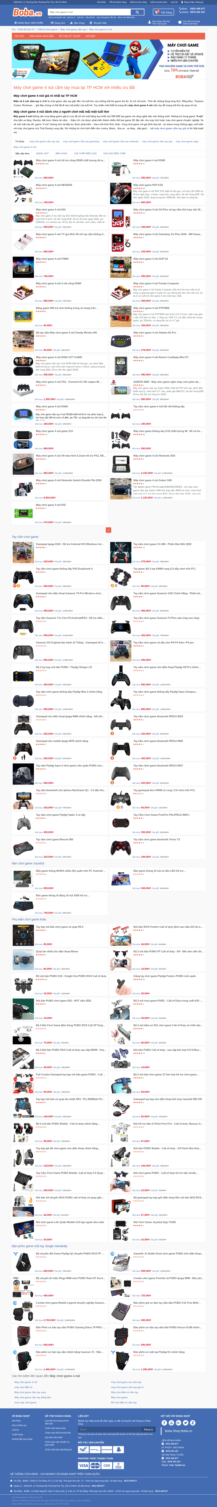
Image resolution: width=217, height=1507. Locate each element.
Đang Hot (60, 23)
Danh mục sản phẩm (30, 23)
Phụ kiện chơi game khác (29, 919)
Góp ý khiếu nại (19, 1425)
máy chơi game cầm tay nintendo (121, 141)
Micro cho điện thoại (126, 17)
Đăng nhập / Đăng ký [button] (193, 2)
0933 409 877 (197, 8)
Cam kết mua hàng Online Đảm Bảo (191, 22)
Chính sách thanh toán (55, 1428)
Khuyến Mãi (100, 23)
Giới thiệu (101, 2)
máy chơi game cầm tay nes (44, 141)
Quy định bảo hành (54, 1437)
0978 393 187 (197, 12)
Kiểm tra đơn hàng (138, 2)
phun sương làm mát (57, 17)
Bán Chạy (79, 23)
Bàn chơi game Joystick (28, 863)
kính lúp (80, 17)
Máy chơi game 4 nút (100, 29)
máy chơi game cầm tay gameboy (81, 141)
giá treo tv (71, 17)
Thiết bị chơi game (47, 29)
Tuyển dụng (17, 1434)
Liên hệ (174, 2)
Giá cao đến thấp (114, 153)
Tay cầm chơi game (25, 537)
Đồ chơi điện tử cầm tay (124, 1402)
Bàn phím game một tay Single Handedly (39, 1246)
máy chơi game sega (187, 141)
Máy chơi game (119, 1397)
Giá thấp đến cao (85, 153)
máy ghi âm (90, 17)
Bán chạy (61, 153)
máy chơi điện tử (23, 1387)
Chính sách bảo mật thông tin (58, 1449)
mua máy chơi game (25, 1402)
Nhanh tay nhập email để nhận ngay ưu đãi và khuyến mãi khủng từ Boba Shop (114, 1422)
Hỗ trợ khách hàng (117, 2)
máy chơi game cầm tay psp (157, 141)
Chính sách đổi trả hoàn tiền (58, 1433)
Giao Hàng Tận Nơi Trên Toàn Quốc (161, 22)
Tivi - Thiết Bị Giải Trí (23, 29)
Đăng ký (148, 1429)
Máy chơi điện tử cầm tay (124, 1392)
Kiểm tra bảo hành (158, 2)
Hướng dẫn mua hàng (22, 1439)
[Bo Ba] (27, 12)
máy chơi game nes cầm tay (126, 1382)
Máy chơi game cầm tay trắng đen (32, 1397)
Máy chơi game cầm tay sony (30, 1392)
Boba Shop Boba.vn (178, 1431)
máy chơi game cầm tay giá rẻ (127, 1387)
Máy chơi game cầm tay (73, 29)
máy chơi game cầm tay (106, 17)
